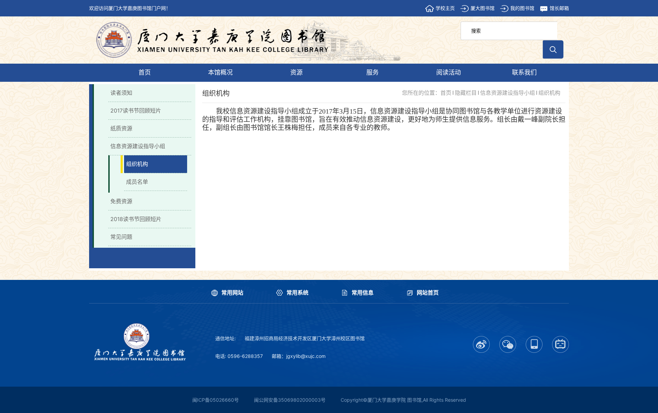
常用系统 (297, 292)
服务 (372, 72)
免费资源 (121, 201)
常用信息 (363, 292)
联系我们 (524, 72)
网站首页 (428, 292)
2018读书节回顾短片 (135, 219)
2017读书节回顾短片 (135, 110)
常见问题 (121, 236)
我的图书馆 (522, 8)
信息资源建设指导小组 (137, 146)
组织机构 (137, 163)
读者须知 (121, 92)
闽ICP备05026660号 (215, 400)
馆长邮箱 (559, 8)
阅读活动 (448, 72)
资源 (296, 72)
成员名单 (137, 181)
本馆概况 (220, 72)
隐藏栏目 (466, 92)
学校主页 (445, 8)
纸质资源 (121, 128)
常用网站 (232, 292)
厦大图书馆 (483, 8)
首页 (144, 72)
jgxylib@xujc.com (306, 356)
